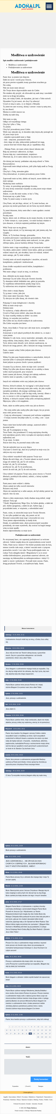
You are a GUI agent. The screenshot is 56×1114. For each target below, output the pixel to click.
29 (18, 1033)
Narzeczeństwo (48, 1097)
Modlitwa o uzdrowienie (17, 65)
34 (38, 1033)
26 (7, 1033)
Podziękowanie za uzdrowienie (20, 67)
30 (22, 1033)
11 (42, 1027)
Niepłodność (39, 1097)
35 (42, 1033)
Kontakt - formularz (31, 1104)
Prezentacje (6, 1099)
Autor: (28, 1047)
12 (46, 1027)
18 (22, 1030)
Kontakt (40, 1104)
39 (42, 1037)
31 (26, 1033)
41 (50, 1037)
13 (50, 1027)
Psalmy (41, 1099)
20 (30, 1030)
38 (38, 1037)
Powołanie (25, 1097)
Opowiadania (12, 1097)
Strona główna (28, 1092)
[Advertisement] (28, 30)
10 (38, 1027)
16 (14, 1030)
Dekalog (36, 1099)
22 (38, 1030)
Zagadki (5, 1097)
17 (18, 1030)
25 (50, 1030)
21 (34, 1030)
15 (10, 1030)
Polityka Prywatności (19, 1104)
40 (46, 1037)
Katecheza (13, 1099)
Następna (40, 1086)
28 (14, 1033)
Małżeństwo (32, 1097)
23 (42, 1030)
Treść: (28, 1057)
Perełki (46, 1099)
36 (46, 1033)
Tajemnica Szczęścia (27, 1099)
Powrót (28, 1086)
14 (6, 1030)
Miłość (19, 1097)
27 (11, 1033)
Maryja (19, 1099)
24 (46, 1030)
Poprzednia (15, 1086)
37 (50, 1033)
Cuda (50, 1099)
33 (34, 1033)
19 (26, 1030)
